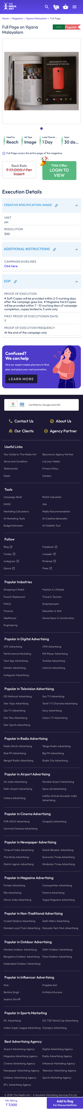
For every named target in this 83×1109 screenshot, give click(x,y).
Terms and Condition (15, 461)
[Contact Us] (56, 7)
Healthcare (10, 618)
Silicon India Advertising (17, 899)
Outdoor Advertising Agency (20, 1077)
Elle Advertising (12, 892)
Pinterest (47, 561)
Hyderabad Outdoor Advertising (22, 963)
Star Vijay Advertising (16, 703)
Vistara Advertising (15, 798)
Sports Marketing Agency (56, 1077)
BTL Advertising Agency (17, 1084)
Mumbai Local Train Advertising (22, 928)
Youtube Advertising (53, 661)
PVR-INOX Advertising (17, 821)
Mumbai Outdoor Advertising (20, 949)
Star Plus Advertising (15, 717)
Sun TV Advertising (53, 696)
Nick (6, 985)
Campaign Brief (13, 497)
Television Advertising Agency (59, 1070)
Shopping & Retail (14, 589)
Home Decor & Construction (58, 618)
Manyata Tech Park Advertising (60, 928)
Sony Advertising (52, 710)
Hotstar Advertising (15, 668)
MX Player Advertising (55, 653)
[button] (41, 205)
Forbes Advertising (14, 885)
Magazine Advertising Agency (20, 1056)
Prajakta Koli (49, 985)
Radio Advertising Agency (57, 1056)
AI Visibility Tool (51, 525)
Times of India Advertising (19, 850)
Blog (6, 547)
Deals (7, 475)
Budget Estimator (13, 525)
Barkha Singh (11, 992)
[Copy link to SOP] (15, 282)
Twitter (8, 554)
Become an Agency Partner (57, 454)
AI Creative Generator (54, 518)
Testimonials (11, 468)
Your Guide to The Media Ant (20, 454)
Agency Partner (63, 431)
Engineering (10, 625)
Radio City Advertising (55, 760)
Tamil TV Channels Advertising (59, 703)
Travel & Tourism (52, 596)
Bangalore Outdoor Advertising (22, 956)
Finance (8, 611)
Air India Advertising (15, 781)
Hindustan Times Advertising (58, 864)
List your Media (51, 461)
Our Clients (24, 431)
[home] (8, 9)
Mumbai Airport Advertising (58, 781)
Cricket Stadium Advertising (19, 921)
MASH (7, 504)
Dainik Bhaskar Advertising (57, 850)
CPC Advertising (13, 646)
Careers (46, 475)
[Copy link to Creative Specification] (56, 206)
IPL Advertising (12, 1020)
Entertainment (50, 603)
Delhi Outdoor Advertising (57, 949)
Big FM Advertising (53, 753)
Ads (44, 504)
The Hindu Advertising (16, 857)
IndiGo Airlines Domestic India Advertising (59, 798)
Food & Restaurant (14, 596)
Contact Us (23, 421)
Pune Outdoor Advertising (57, 956)
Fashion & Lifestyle (53, 589)
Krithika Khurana (52, 992)
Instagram (9, 561)
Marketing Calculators (16, 511)
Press (45, 568)
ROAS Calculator (52, 497)
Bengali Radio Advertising (18, 760)
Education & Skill (52, 611)
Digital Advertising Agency (57, 1049)
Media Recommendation (56, 511)
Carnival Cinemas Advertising (20, 828)
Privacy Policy (50, 468)
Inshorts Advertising (53, 668)
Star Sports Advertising (17, 724)
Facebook (48, 547)
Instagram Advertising (16, 675)
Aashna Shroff (12, 999)
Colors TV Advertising (54, 717)
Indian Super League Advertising (22, 1027)
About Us (63, 421)
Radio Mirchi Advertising (18, 746)
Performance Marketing (17, 653)
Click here (11, 266)
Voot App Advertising (16, 661)
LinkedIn (47, 554)
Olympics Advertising (54, 1027)
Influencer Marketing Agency (58, 1063)
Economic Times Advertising (58, 857)
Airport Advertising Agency (19, 1049)
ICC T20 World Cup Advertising (60, 1020)
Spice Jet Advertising (54, 789)
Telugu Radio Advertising (56, 746)
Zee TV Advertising (14, 710)
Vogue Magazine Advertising (58, 899)
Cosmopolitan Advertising (57, 885)
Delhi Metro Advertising (55, 921)
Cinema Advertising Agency (19, 1063)
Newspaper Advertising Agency (21, 1070)
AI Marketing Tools (14, 518)
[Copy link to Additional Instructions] (54, 250)
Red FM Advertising (15, 753)
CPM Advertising (51, 646)
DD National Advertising (18, 696)
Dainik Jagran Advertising (19, 864)
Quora (7, 568)
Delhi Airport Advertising (18, 789)
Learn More (21, 379)
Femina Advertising (53, 892)
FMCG (7, 603)
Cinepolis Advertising (54, 821)
